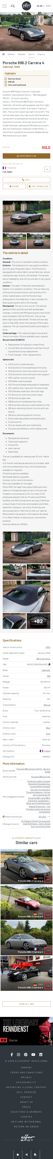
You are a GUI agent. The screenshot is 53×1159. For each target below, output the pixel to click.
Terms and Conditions (26, 1072)
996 (48, 676)
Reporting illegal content (26, 1087)
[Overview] (3, 54)
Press (26, 1107)
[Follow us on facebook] (12, 1054)
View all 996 (26, 1004)
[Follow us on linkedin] (40, 1054)
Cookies (26, 1117)
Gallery (11, 54)
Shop (48, 6)
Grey (48, 733)
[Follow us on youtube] (33, 1054)
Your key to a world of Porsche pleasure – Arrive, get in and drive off (38, 792)
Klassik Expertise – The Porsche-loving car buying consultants (38, 809)
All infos (42, 816)
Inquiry (41, 54)
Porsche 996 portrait (40, 776)
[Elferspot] (26, 6)
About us (26, 1102)
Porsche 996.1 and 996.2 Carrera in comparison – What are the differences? (38, 800)
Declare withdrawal (26, 1121)
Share (15, 186)
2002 (48, 647)
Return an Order (26, 1126)
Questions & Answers (26, 1112)
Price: (7, 147)
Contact (26, 1097)
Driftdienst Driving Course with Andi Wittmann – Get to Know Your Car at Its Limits (35, 824)
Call (27, 179)
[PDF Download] (35, 1154)
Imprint (26, 1067)
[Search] (12, 6)
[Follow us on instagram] (18, 1054)
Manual (47, 704)
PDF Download (40, 186)
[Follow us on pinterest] (25, 1054)
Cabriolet (46, 670)
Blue (48, 727)
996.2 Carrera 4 (43, 658)
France (47, 751)
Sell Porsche (26, 1092)
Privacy (26, 1077)
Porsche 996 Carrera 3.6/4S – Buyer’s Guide (33, 770)
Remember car (27, 156)
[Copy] (49, 664)
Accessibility (26, 1082)
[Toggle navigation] (4, 6)
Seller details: (13, 164)
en (40, 6)
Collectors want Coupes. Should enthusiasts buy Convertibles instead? (38, 784)
